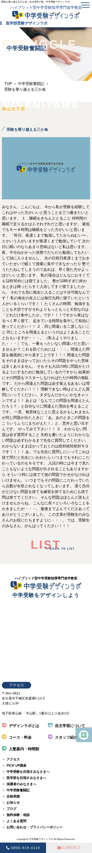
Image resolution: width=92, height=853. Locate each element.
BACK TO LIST (62, 548)
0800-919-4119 (25, 848)
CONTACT (71, 848)
